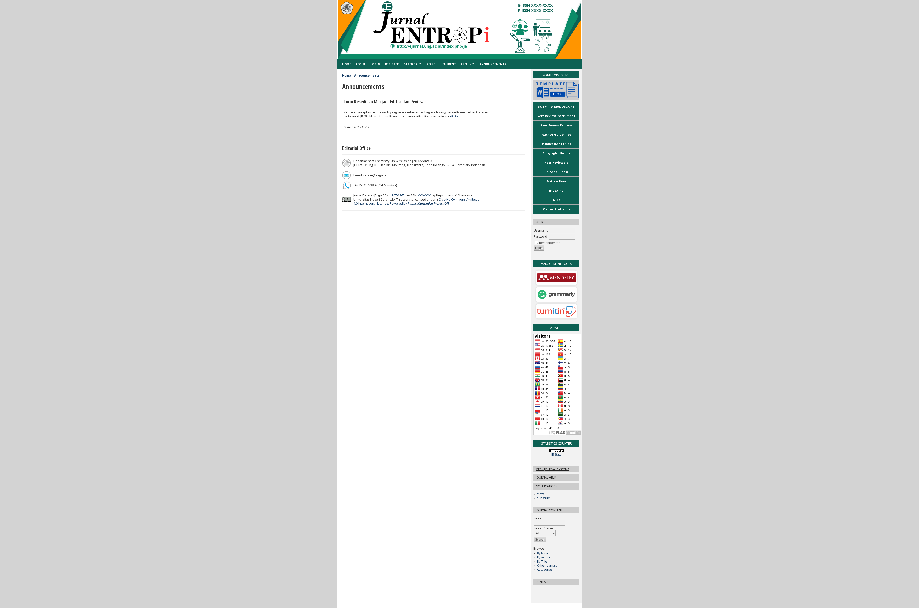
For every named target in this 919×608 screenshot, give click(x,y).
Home (346, 64)
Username (541, 231)
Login (375, 64)
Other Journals (547, 565)
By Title (542, 561)
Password (540, 236)
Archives (468, 64)
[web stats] (556, 451)
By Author (543, 557)
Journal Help (546, 477)
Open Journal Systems (552, 469)
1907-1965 (397, 195)
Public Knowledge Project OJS (428, 203)
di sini (454, 116)
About (361, 64)
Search (431, 64)
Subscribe (544, 498)
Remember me (549, 243)
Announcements (493, 64)
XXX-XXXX (424, 195)
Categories (544, 570)
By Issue (542, 553)
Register (392, 64)
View (540, 494)
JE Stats (556, 454)
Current (449, 64)
